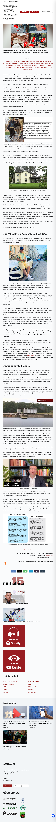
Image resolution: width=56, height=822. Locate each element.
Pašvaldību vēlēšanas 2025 (10, 681)
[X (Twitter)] (19, 571)
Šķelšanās (5, 689)
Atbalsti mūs (7, 786)
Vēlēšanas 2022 (32, 687)
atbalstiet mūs (49, 555)
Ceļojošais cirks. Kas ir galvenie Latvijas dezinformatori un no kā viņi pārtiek (24, 61)
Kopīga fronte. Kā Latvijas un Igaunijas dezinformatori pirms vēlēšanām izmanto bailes (14, 723)
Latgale (30, 684)
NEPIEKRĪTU (34, 11)
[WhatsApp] (25, 571)
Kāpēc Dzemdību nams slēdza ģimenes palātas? (16, 603)
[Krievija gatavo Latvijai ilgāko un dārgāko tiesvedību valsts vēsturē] (14, 614)
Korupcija (30, 689)
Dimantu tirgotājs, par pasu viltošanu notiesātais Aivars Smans (21, 65)
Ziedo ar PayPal (28, 550)
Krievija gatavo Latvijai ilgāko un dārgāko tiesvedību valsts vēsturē (21, 621)
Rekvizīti (5, 778)
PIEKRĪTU (24, 11)
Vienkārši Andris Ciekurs (44, 65)
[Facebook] (13, 571)
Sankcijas (5, 692)
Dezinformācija (32, 692)
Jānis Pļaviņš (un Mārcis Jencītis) (44, 63)
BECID (4, 687)
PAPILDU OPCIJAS (46, 11)
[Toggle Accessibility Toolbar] (53, 816)
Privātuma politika (7, 780)
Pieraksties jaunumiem (21, 786)
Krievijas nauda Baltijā (33, 681)
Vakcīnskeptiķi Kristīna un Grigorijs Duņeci (14, 67)
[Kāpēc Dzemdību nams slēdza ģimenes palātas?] (14, 596)
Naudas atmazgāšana (8, 684)
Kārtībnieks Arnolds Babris (16, 63)
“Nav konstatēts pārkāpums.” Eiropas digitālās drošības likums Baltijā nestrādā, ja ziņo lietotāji (41, 723)
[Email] (36, 571)
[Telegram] (31, 571)
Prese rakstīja (30, 355)
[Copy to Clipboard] (42, 571)
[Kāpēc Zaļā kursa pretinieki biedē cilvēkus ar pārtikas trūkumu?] (15, 737)
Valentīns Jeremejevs (29, 63)
